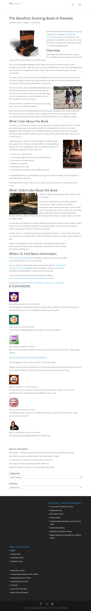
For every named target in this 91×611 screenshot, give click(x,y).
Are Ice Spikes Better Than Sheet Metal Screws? (40, 456)
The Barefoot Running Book (20, 258)
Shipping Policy (56, 510)
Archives (14, 585)
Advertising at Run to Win (21, 578)
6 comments (35, 22)
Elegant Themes (40, 608)
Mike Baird (39, 283)
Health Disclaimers (57, 528)
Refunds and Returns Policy (61, 531)
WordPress (62, 608)
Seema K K (49, 283)
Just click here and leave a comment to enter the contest (31, 278)
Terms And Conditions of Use (61, 506)
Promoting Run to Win (19, 581)
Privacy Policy (55, 517)
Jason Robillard (27, 283)
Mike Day (59, 283)
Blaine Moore (16, 22)
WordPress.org (16, 561)
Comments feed (17, 558)
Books (26, 22)
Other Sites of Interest (19, 592)
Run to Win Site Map (19, 589)
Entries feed (15, 554)
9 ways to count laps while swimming (59, 452)
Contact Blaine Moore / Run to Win (24, 574)
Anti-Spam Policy (56, 514)
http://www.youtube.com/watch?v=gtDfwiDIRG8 (28, 357)
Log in (13, 550)
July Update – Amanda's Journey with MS (25, 452)
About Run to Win (18, 570)
